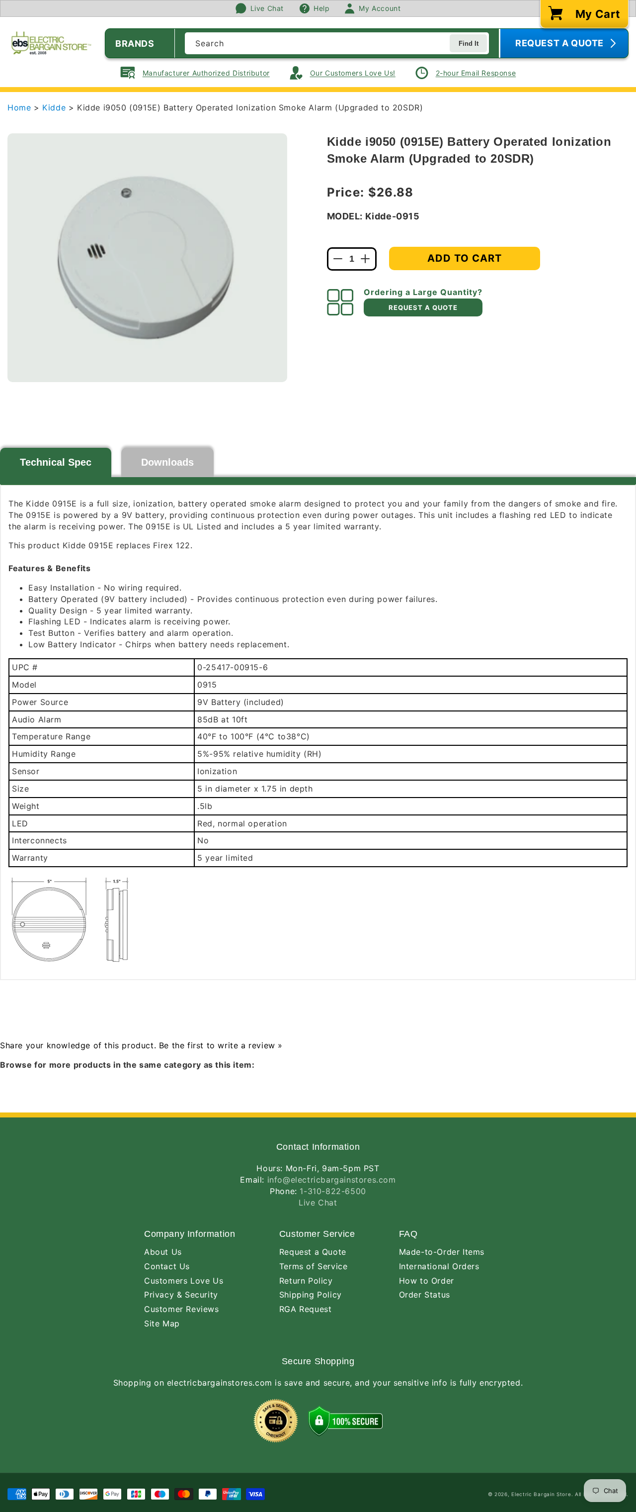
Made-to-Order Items (441, 1252)
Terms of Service (313, 1266)
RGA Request (305, 1309)
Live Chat (318, 1203)
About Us (163, 1252)
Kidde (55, 107)
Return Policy (306, 1281)
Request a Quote (312, 1252)
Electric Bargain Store (541, 1494)
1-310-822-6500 (333, 1191)
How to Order (426, 1281)
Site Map (162, 1323)
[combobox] (337, 43)
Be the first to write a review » (221, 1045)
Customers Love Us (183, 1281)
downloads (167, 462)
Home (19, 107)
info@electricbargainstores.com (331, 1180)
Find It (468, 43)
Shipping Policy (310, 1295)
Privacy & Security (181, 1295)
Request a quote (423, 307)
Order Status (424, 1295)
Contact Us (167, 1266)
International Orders (439, 1266)
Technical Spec (55, 462)
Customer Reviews (181, 1309)
